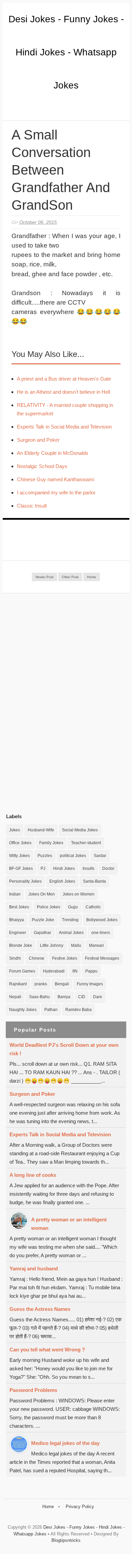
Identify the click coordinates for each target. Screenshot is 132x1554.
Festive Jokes (64, 958)
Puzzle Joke (43, 919)
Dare (97, 996)
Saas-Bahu (39, 996)
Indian (15, 894)
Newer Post (44, 577)
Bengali (62, 984)
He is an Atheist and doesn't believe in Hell (63, 392)
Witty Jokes (19, 855)
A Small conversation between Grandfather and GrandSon (61, 169)
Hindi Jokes (64, 868)
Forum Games (22, 971)
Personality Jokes (25, 881)
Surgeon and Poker (38, 440)
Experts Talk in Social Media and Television (64, 427)
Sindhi (15, 958)
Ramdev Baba (78, 1009)
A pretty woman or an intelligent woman (69, 1224)
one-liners (100, 932)
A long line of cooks (32, 1175)
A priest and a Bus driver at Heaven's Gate (64, 379)
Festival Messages (102, 958)
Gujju (73, 907)
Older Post (70, 577)
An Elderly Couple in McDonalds (52, 453)
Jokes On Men (41, 894)
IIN (75, 971)
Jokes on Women (78, 894)
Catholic (93, 907)
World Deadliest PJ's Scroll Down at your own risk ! (63, 1049)
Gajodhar (42, 932)
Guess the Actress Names (39, 1309)
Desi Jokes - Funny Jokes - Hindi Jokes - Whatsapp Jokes (66, 52)
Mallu (76, 945)
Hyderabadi (54, 971)
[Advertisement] (57, 703)
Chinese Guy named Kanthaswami (55, 479)
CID (81, 996)
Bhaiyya (16, 919)
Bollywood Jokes (101, 919)
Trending (70, 919)
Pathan (51, 1009)
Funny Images (90, 984)
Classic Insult (32, 506)
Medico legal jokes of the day (65, 1443)
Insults (88, 868)
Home (91, 577)
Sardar (100, 855)
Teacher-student (86, 842)
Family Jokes (51, 842)
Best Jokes (19, 907)
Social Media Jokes (80, 830)
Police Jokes (48, 907)
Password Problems (33, 1390)
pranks (41, 984)
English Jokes (62, 881)
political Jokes (73, 855)
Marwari (96, 945)
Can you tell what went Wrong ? (47, 1349)
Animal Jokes (71, 932)
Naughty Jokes (23, 1009)
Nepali (15, 996)
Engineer (17, 932)
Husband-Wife (41, 830)
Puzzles (45, 855)
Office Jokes (20, 842)
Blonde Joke (20, 945)
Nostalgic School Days (42, 466)
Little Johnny (51, 945)
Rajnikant (18, 984)
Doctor (108, 868)
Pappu (91, 971)
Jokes (14, 830)
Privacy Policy (80, 1506)
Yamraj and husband (33, 1268)
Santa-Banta (94, 881)
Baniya (64, 996)
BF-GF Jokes (21, 868)
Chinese (36, 958)
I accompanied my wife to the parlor (56, 492)
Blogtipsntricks (66, 1540)
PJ (43, 868)
